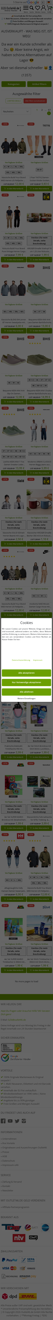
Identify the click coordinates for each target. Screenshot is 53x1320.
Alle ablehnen (26, 692)
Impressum (37, 660)
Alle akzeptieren (26, 673)
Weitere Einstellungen (26, 698)
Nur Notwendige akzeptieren (26, 682)
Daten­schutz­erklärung (21, 660)
